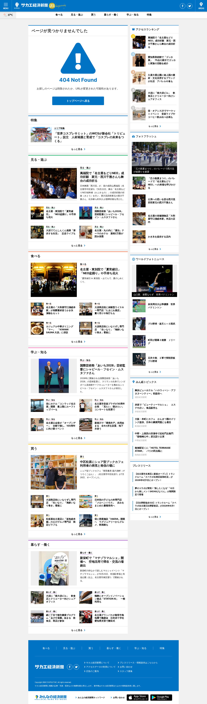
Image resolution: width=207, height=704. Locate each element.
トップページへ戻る (78, 100)
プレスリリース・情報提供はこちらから (139, 662)
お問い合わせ (126, 666)
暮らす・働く (111, 14)
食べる (59, 14)
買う (93, 14)
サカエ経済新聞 (31, 5)
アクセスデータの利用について (101, 666)
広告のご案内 (92, 671)
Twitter (189, 6)
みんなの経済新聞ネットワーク (50, 697)
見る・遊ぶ (77, 14)
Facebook (182, 6)
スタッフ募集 (126, 671)
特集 (149, 14)
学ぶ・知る (133, 14)
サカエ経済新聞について (97, 662)
